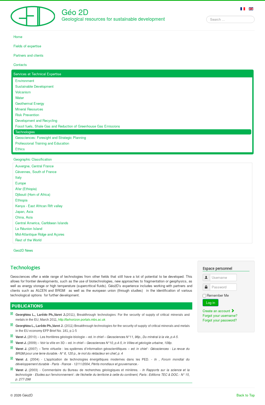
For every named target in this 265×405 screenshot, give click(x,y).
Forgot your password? (220, 320)
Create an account (217, 310)
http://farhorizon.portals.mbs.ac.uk (81, 319)
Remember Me (218, 295)
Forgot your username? (220, 315)
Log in (210, 302)
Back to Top (246, 395)
